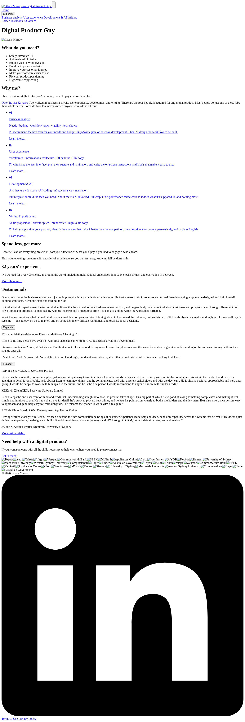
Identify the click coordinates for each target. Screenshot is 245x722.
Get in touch (9, 456)
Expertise (8, 13)
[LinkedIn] (122, 715)
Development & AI (55, 17)
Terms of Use (10, 718)
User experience (33, 17)
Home (5, 10)
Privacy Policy (27, 718)
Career (6, 21)
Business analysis (12, 17)
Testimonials (17, 21)
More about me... (12, 281)
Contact (31, 21)
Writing (72, 17)
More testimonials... (13, 433)
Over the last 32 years (15, 102)
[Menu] (54, 5)
